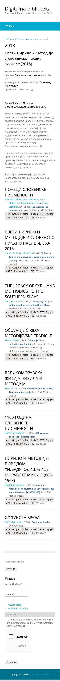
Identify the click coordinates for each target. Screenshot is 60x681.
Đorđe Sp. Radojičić (15, 432)
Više (8, 213)
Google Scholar (20, 213)
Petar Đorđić (11, 388)
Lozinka (9, 594)
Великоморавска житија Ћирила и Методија (23, 378)
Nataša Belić (11, 253)
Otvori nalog (14, 604)
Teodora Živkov (13, 199)
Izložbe (17, 39)
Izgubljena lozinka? (18, 608)
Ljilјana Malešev (30, 199)
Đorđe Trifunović (14, 522)
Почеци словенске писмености (25, 192)
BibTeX (34, 213)
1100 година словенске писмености (19, 423)
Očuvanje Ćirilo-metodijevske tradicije (28, 333)
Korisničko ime (13, 584)
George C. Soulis (13, 301)
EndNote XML (21, 217)
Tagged (50, 213)
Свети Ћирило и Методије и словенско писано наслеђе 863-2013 (30, 240)
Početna (9, 39)
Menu (12, 26)
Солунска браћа (22, 517)
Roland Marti (12, 340)
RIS (32, 217)
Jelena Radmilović (28, 203)
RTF (42, 213)
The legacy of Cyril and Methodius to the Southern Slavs (30, 291)
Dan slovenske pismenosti (32, 39)
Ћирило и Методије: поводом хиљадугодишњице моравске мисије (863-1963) (29, 469)
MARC (9, 217)
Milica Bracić (28, 253)
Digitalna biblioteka (28, 8)
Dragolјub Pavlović (14, 484)
